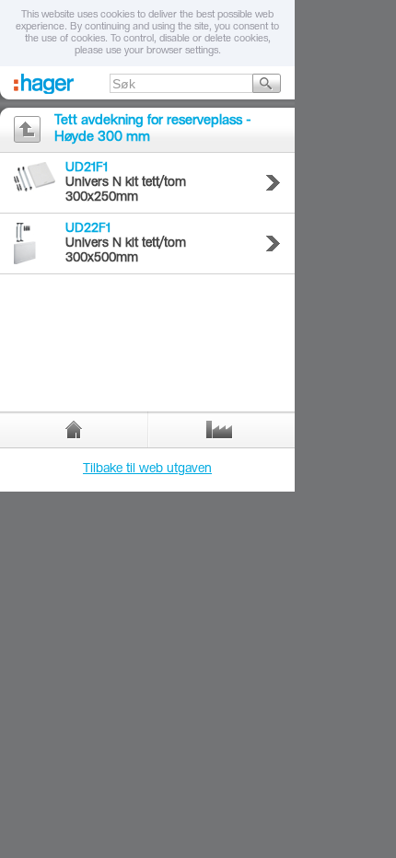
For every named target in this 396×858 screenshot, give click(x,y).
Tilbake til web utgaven (147, 469)
